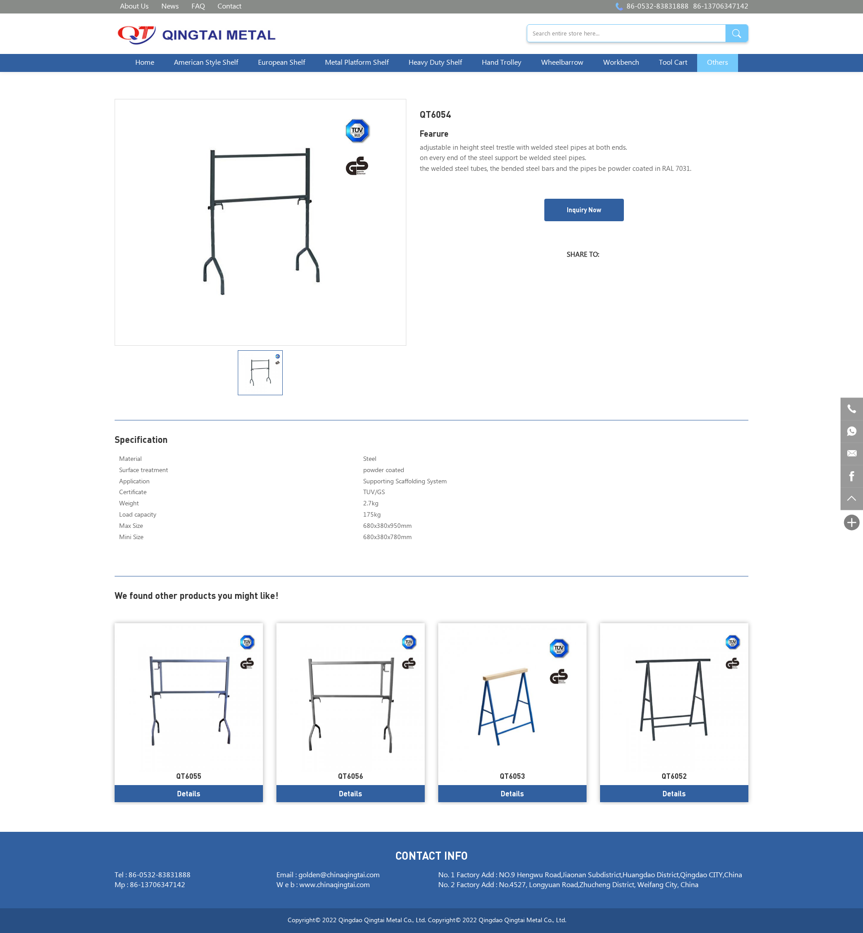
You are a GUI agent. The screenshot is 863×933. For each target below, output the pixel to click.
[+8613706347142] (852, 431)
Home (144, 62)
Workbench (621, 62)
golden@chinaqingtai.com (339, 875)
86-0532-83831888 (658, 6)
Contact (229, 6)
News (170, 6)
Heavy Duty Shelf (435, 62)
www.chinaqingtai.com (334, 885)
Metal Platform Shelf (357, 62)
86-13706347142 (720, 6)
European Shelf (281, 62)
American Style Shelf (206, 62)
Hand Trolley (501, 62)
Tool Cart (673, 62)
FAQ (198, 6)
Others (717, 62)
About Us (134, 6)
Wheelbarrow (562, 62)
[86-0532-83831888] (852, 408)
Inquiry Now (584, 210)
